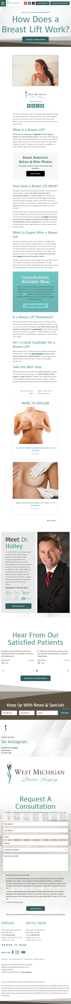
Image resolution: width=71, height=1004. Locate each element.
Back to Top (51, 520)
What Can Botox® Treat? (26, 392)
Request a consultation (35, 306)
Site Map (4, 959)
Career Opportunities (15, 959)
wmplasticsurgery (9, 747)
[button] (3, 3)
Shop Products (42, 3)
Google (6, 662)
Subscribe (65, 713)
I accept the (10, 902)
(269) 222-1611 (10, 935)
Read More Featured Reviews (35, 678)
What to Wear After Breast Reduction (45, 392)
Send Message (35, 909)
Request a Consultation (60, 3)
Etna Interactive (27, 972)
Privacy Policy (43, 914)
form (24, 294)
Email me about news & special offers (17, 875)
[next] (68, 670)
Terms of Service (56, 914)
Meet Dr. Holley (18, 606)
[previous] (3, 670)
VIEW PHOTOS (35, 174)
